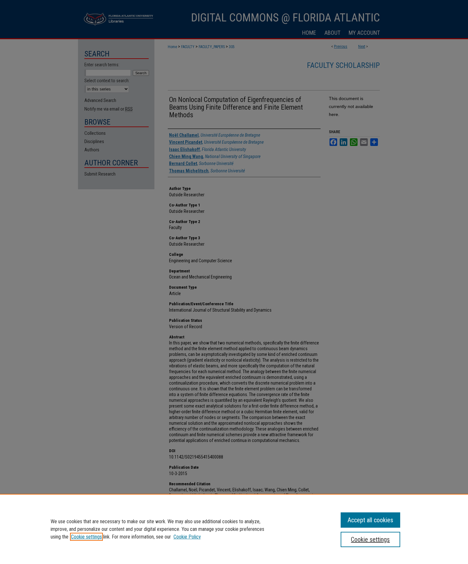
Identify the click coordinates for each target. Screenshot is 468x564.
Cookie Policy (187, 537)
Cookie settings (86, 537)
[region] (234, 529)
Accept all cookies (370, 520)
